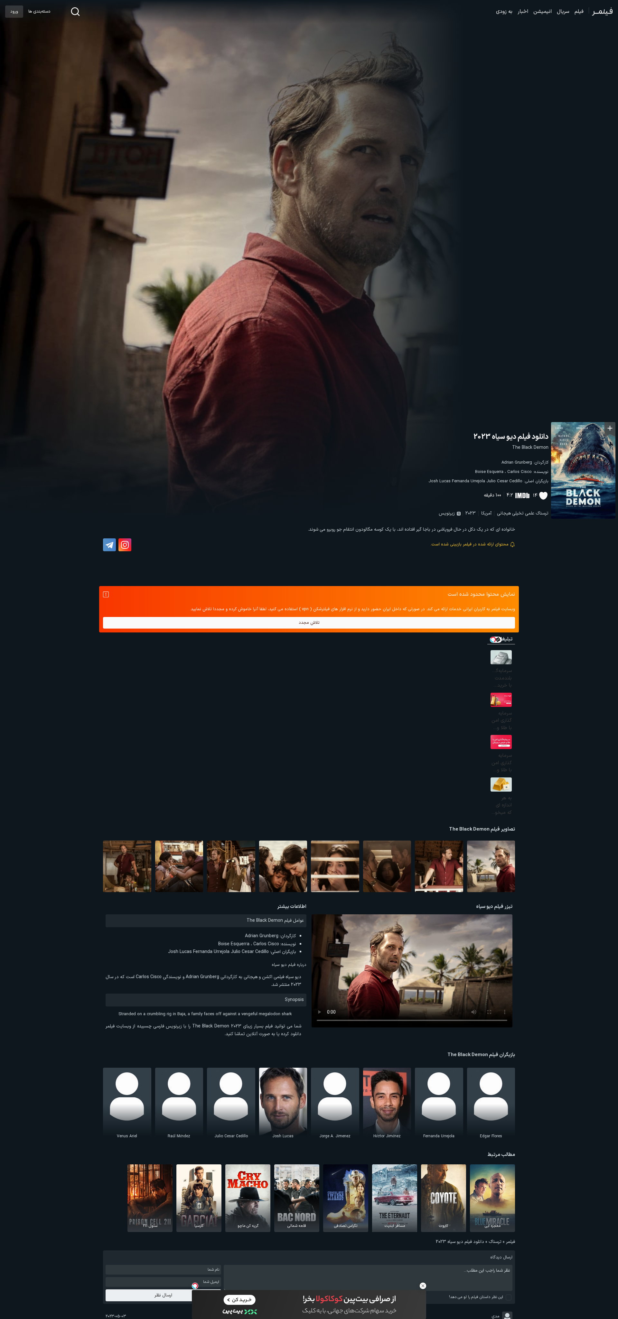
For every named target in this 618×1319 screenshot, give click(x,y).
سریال (563, 11)
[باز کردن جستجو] (75, 11)
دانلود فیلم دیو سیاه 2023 (510, 437)
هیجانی (504, 513)
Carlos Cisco (519, 472)
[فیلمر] (601, 11)
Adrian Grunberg (516, 462)
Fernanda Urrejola (468, 481)
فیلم (579, 11)
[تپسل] (195, 1286)
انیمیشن (542, 11)
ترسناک (542, 513)
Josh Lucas (439, 481)
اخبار (523, 11)
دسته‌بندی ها (39, 11)
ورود (14, 11)
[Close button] (423, 1286)
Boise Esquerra (489, 472)
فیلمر (510, 1241)
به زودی (504, 11)
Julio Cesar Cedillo (504, 481)
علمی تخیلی (523, 513)
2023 (470, 513)
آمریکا (486, 513)
